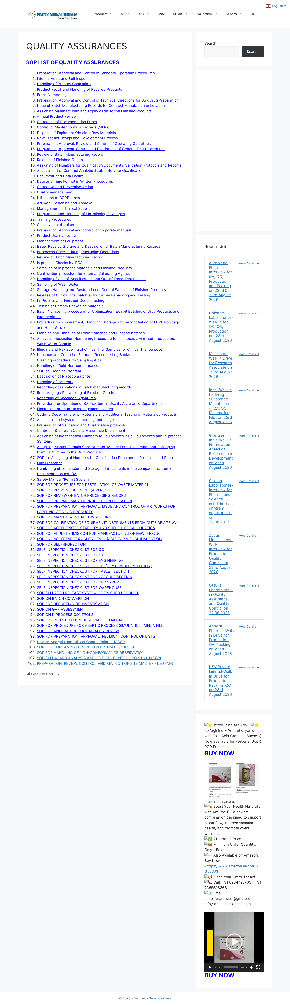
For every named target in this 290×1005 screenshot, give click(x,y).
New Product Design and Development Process (77, 138)
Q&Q (161, 14)
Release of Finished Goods (60, 160)
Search (210, 43)
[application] (234, 942)
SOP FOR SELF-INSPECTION (61, 544)
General (232, 14)
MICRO (178, 14)
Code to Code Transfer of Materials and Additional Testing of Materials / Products (107, 414)
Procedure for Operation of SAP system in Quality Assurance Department (99, 403)
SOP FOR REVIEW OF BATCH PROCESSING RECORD (81, 495)
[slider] (231, 967)
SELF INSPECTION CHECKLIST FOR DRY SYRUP (78, 582)
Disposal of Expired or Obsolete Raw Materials (76, 133)
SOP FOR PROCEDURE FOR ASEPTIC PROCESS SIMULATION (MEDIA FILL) (101, 625)
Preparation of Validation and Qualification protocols (81, 425)
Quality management (54, 192)
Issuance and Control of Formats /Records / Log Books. (84, 355)
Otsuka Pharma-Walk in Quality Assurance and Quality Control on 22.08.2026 (221, 599)
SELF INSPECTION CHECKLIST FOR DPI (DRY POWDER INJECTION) (94, 566)
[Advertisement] (234, 153)
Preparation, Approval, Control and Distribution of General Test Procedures (101, 149)
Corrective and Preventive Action (65, 187)
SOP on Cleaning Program (59, 371)
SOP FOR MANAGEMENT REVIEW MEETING (74, 517)
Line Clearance (49, 463)
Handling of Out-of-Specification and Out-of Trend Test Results (91, 279)
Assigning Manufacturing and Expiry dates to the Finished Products (94, 111)
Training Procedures (54, 219)
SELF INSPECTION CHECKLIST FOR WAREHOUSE (79, 588)
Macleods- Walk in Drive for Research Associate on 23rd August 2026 (220, 365)
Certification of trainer (55, 225)
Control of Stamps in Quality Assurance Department (81, 430)
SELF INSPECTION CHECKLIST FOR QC (70, 550)
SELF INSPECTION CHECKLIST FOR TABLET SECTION (83, 571)
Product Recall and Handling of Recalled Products (79, 89)
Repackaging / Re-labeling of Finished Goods (75, 393)
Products (100, 14)
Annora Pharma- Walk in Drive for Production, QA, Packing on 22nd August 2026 (221, 640)
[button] (234, 941)
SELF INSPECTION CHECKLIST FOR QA (70, 555)
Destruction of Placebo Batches (64, 376)
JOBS (255, 14)
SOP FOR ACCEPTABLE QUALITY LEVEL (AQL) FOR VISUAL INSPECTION (99, 539)
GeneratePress (160, 998)
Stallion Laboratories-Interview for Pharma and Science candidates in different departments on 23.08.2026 (221, 501)
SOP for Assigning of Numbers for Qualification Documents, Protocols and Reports (107, 458)
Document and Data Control (60, 176)
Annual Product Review (57, 116)
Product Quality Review (57, 235)
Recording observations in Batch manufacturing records (84, 387)
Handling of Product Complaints (64, 84)
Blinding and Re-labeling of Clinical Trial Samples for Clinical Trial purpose (99, 349)
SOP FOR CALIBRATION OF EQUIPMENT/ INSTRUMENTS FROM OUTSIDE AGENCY (107, 523)
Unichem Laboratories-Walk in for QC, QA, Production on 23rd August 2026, (221, 327)
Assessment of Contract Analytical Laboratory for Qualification (90, 170)
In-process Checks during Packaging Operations (78, 252)
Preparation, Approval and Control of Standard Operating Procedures (96, 73)
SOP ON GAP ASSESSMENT (61, 609)
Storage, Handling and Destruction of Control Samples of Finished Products (101, 290)
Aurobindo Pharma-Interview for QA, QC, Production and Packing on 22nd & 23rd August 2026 (221, 281)
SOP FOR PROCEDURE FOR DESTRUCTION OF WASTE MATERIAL (93, 485)
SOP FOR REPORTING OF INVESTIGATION (73, 604)
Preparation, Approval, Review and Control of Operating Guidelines (94, 143)
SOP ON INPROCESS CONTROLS (65, 615)
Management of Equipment (60, 241)
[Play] (210, 967)
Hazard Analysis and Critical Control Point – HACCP (81, 642)
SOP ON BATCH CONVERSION (63, 598)
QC (141, 14)
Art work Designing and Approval (65, 203)
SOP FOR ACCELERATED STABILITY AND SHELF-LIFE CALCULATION (96, 528)
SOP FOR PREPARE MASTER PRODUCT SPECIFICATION (84, 501)
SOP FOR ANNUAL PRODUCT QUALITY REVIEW (78, 631)
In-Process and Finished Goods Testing (70, 300)
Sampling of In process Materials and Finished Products (84, 268)
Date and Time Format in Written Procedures (75, 181)
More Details (248, 263)
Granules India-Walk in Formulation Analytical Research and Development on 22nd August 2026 (221, 451)
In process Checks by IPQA (60, 263)
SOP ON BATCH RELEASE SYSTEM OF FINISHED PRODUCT (88, 593)
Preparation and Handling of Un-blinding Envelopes (81, 214)
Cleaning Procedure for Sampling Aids (69, 360)
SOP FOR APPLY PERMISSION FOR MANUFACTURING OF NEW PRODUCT (100, 533)
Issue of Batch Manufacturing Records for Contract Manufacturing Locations (102, 105)
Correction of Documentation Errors (67, 122)
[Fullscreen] (258, 967)
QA (123, 14)
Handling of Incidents (55, 382)
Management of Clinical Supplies (65, 208)
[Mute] (251, 967)
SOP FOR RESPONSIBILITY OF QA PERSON (73, 490)
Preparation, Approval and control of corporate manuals (84, 230)
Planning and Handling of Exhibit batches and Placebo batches (91, 333)
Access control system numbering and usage (75, 420)
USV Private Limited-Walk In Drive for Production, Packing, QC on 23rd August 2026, (221, 681)
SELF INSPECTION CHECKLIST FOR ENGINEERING (80, 560)
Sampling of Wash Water (58, 284)
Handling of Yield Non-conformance (67, 365)
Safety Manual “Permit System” (63, 479)
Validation (204, 14)
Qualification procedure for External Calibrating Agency (84, 273)
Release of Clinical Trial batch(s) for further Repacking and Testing (93, 295)
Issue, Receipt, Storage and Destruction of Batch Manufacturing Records (98, 246)
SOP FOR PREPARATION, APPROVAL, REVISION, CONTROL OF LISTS (96, 636)
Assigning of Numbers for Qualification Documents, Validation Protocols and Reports (109, 165)
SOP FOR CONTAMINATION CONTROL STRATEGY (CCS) (85, 647)
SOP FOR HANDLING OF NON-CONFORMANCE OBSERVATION (91, 653)
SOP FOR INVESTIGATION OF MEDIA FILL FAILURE (80, 620)
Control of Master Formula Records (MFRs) (73, 127)
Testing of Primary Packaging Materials (70, 306)
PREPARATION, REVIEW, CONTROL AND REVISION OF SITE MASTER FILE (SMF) (105, 663)
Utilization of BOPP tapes (58, 198)
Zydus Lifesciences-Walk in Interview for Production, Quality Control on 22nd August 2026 (221, 553)
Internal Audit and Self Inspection (65, 78)
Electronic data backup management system (75, 409)
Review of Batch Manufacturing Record (70, 154)
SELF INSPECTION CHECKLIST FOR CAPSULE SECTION (84, 577)
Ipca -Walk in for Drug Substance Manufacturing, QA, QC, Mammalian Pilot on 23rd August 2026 (221, 406)
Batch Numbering (52, 95)
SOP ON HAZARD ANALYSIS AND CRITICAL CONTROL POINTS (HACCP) (99, 658)
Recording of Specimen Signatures (66, 398)
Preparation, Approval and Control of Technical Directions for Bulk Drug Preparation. (108, 100)
